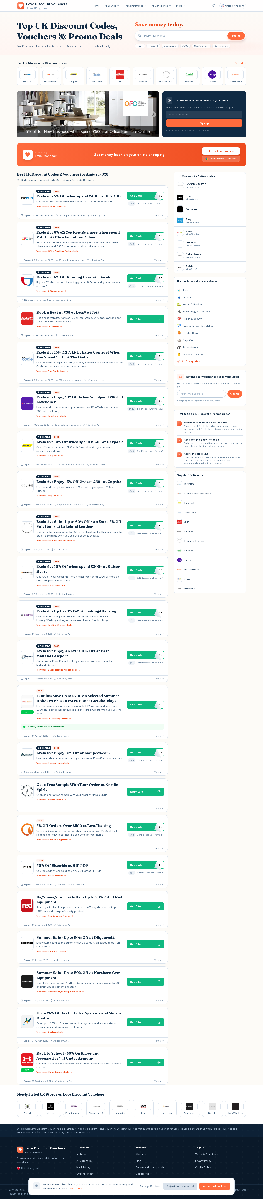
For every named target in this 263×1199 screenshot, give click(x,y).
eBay (140, 45)
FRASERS (153, 45)
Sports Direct (201, 45)
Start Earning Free (223, 151)
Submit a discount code (150, 1167)
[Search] (214, 6)
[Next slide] (153, 114)
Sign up (204, 123)
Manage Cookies (150, 1186)
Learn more (75, 1188)
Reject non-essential (180, 1186)
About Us (141, 1154)
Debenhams (170, 45)
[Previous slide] (23, 114)
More (179, 5)
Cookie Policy (203, 1167)
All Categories (160, 5)
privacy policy (202, 130)
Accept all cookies (215, 1186)
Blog (138, 1160)
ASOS (185, 45)
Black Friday (83, 1167)
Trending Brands (133, 5)
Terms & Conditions (207, 1154)
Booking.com (221, 45)
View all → (240, 62)
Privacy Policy (203, 1160)
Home (96, 5)
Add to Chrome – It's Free (223, 158)
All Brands (110, 5)
